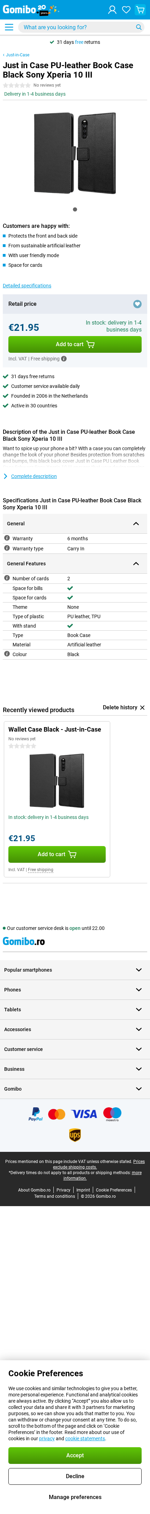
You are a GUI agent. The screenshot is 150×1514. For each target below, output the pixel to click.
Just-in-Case (17, 55)
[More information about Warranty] (7, 538)
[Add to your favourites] (137, 304)
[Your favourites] (126, 9)
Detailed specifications (27, 285)
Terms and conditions (54, 1196)
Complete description (34, 476)
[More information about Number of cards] (7, 578)
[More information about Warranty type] (7, 548)
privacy (47, 1438)
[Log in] (112, 9)
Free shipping (40, 869)
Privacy (63, 1190)
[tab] (75, 209)
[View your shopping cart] (140, 9)
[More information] (64, 358)
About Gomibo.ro (34, 1190)
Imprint (83, 1190)
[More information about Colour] (7, 653)
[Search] (138, 27)
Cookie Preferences (114, 1190)
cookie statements (85, 1438)
